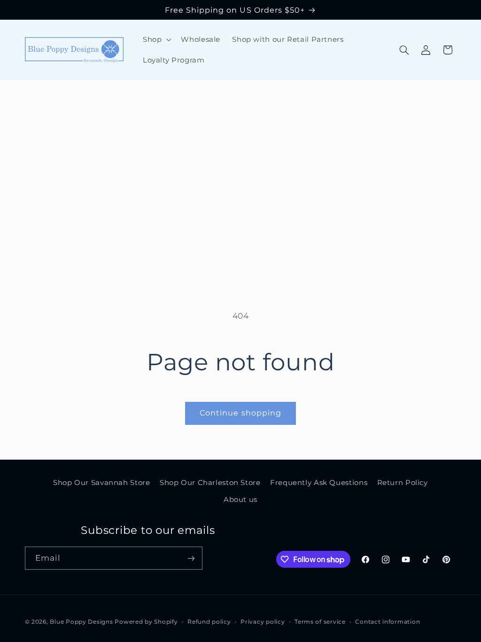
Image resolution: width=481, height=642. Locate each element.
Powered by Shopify (146, 622)
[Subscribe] (191, 558)
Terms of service (320, 622)
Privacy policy (262, 622)
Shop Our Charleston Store (210, 482)
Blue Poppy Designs (81, 622)
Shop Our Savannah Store (101, 482)
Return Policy (402, 482)
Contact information (387, 622)
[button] (156, 39)
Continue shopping (240, 412)
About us (240, 499)
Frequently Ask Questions (318, 482)
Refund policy (209, 622)
